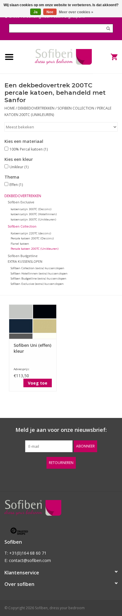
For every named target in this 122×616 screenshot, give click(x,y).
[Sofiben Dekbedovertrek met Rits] (63, 56)
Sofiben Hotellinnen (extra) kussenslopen (39, 273)
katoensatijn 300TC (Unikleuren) (33, 219)
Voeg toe (37, 383)
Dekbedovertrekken (36, 108)
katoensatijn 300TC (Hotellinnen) (34, 214)
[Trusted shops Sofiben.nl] (61, 531)
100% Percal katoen (28, 149)
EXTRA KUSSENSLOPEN (25, 261)
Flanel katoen (20, 244)
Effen (16, 184)
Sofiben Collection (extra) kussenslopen (37, 268)
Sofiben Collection (76, 108)
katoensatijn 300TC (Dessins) (31, 209)
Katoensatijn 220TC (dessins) (31, 233)
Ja (35, 12)
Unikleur (18, 166)
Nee (49, 12)
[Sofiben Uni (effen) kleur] (33, 321)
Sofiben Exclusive (21, 202)
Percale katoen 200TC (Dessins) (32, 238)
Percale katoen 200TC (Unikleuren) (34, 249)
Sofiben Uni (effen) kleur (32, 348)
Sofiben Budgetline (23, 256)
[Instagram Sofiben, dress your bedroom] (77, 477)
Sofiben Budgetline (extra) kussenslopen (38, 278)
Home (9, 108)
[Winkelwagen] (107, 57)
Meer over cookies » (76, 12)
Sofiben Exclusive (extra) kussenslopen (37, 284)
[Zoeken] (106, 28)
